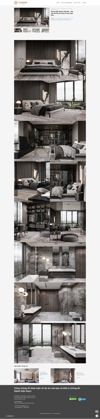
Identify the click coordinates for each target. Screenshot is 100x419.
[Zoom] (16, 26)
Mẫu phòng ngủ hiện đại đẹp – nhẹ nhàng (80, 374)
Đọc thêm (42, 378)
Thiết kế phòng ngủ (67, 19)
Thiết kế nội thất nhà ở (60, 19)
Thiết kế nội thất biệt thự (64, 18)
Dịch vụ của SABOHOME (66, 2)
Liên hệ (84, 2)
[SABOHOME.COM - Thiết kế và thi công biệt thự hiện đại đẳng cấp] (20, 2)
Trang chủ (53, 8)
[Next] (47, 18)
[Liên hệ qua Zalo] (97, 411)
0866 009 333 (10, 416)
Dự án (57, 2)
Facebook (74, 396)
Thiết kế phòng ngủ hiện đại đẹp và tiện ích (43, 374)
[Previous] (16, 18)
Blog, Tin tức (77, 2)
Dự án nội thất (64, 8)
